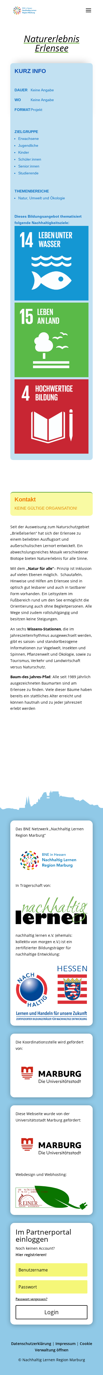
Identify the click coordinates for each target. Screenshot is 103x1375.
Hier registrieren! (31, 1254)
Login (51, 1312)
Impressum (65, 1343)
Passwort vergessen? (31, 1299)
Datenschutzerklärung (31, 1343)
